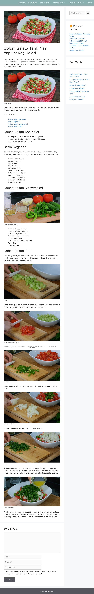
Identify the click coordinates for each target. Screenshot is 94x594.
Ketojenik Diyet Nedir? (77, 85)
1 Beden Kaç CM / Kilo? (78, 41)
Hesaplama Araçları (75, 3)
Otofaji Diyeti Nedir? (76, 50)
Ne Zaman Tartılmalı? (77, 38)
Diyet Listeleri (32, 3)
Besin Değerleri (13, 122)
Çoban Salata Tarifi (15, 126)
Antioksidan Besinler (77, 88)
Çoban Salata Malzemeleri (18, 124)
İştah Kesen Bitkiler (76, 43)
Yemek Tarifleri (58, 3)
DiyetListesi (22, 3)
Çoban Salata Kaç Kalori (17, 119)
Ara (88, 13)
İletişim (89, 3)
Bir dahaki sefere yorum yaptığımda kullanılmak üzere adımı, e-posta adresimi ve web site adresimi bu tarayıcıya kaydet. (31, 573)
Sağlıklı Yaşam (45, 3)
